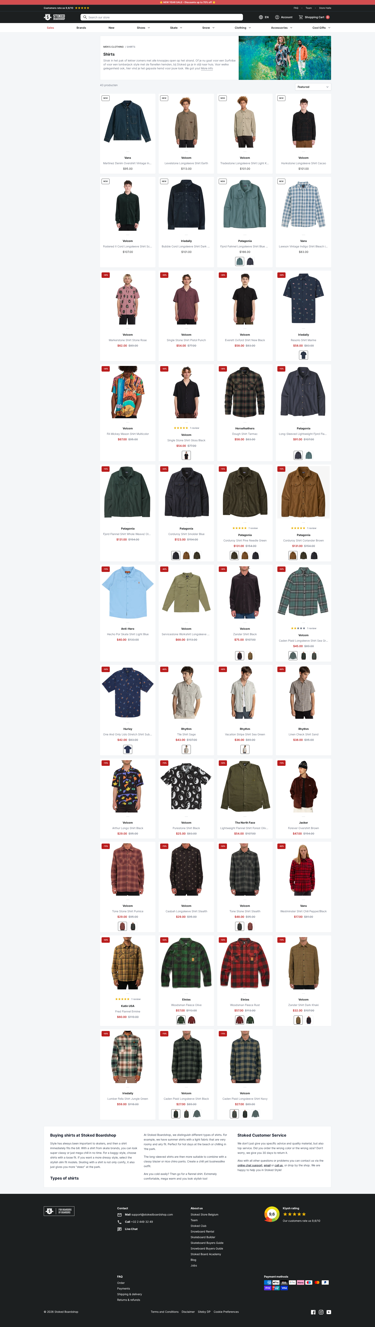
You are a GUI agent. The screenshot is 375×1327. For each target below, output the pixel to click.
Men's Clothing (113, 46)
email (267, 1165)
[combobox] (161, 17)
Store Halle (325, 7)
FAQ (296, 7)
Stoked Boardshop (66, 1311)
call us (279, 1165)
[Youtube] (329, 1312)
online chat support (250, 1165)
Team (309, 7)
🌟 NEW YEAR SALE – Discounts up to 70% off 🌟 (187, 2)
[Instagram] (321, 1312)
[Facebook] (313, 1312)
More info (207, 68)
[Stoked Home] (54, 17)
